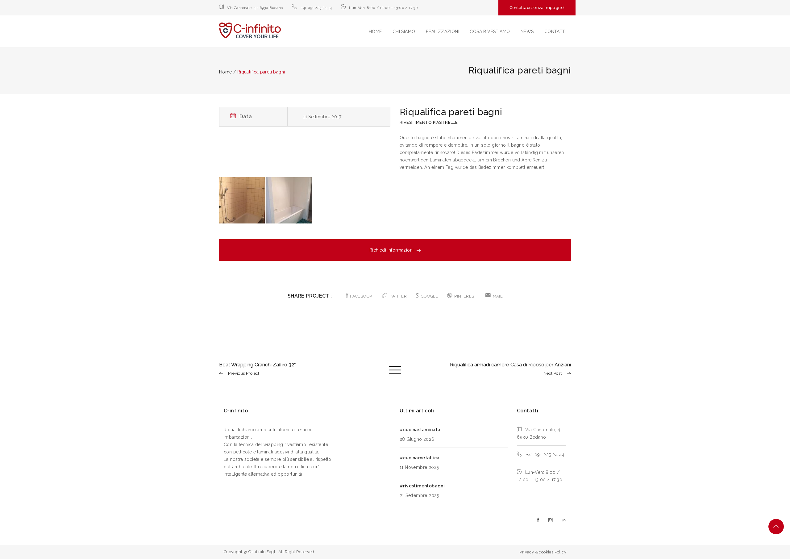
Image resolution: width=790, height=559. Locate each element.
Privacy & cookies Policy (542, 552)
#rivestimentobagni (422, 485)
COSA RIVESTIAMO (490, 31)
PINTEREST (465, 296)
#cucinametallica (419, 457)
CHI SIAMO (404, 31)
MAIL (497, 296)
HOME (375, 31)
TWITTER (398, 296)
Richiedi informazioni (391, 250)
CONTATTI (555, 31)
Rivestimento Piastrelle (429, 122)
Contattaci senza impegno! (537, 7)
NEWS (527, 31)
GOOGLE (429, 296)
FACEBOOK (361, 296)
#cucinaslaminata (420, 429)
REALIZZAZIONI (442, 31)
